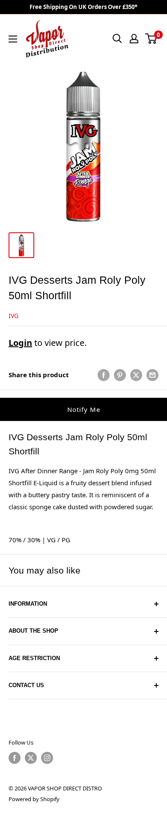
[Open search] (117, 38)
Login (20, 342)
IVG (13, 316)
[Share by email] (152, 374)
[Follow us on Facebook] (15, 758)
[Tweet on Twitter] (136, 374)
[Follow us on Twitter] (31, 758)
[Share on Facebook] (104, 374)
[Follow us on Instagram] (47, 758)
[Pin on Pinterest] (120, 374)
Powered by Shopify (34, 799)
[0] (151, 38)
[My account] (134, 38)
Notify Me (83, 409)
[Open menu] (13, 39)
